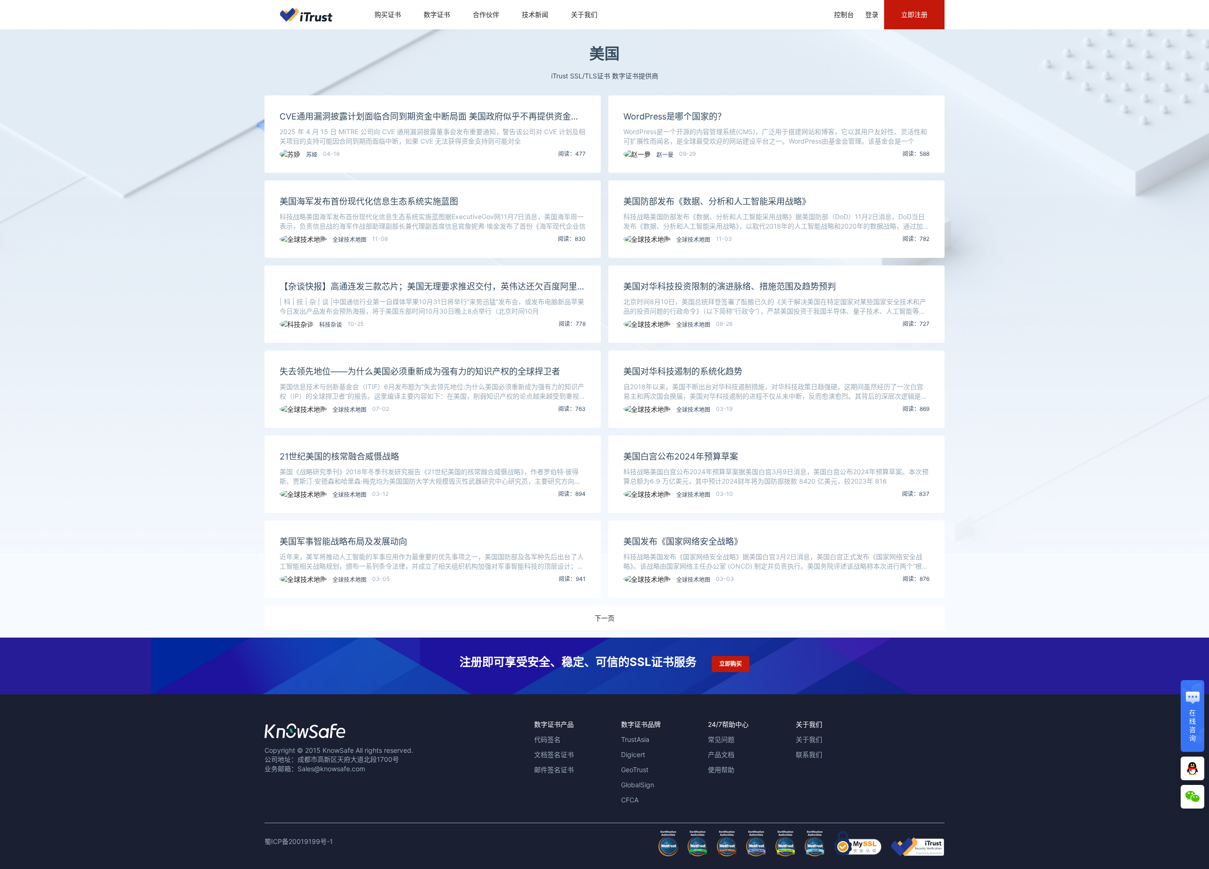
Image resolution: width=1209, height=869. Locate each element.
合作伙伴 (486, 14)
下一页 (604, 618)
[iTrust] (918, 854)
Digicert (633, 754)
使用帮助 (721, 770)
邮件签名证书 (554, 770)
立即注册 (914, 14)
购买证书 (388, 14)
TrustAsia (635, 739)
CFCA (630, 800)
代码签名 (547, 739)
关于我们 (584, 14)
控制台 (844, 14)
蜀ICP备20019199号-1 (298, 841)
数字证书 (437, 14)
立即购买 (730, 663)
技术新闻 (535, 14)
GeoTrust (634, 770)
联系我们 (809, 754)
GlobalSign (637, 785)
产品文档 (721, 754)
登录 (871, 14)
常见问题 (721, 739)
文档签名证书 (554, 754)
